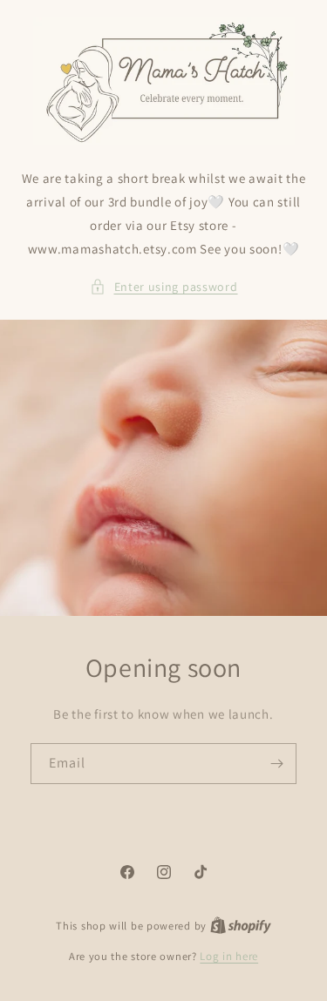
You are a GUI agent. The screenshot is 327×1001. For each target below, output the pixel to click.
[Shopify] (240, 925)
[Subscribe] (276, 763)
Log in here (229, 956)
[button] (164, 287)
